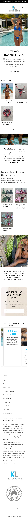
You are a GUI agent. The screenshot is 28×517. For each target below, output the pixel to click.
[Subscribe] (22, 311)
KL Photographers (7, 413)
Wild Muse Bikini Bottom (20, 100)
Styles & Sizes (6, 387)
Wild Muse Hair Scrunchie (7, 122)
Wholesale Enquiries (8, 391)
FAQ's (4, 380)
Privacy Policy (6, 402)
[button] (2, 8)
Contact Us (6, 409)
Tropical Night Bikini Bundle (20, 205)
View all (14, 129)
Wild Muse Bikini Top (7, 100)
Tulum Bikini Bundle (7, 228)
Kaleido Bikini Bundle (7, 204)
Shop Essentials (14, 71)
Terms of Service (7, 395)
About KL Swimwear (8, 405)
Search (5, 384)
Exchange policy (7, 398)
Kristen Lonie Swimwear (16, 516)
